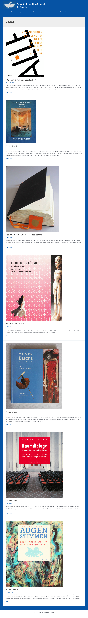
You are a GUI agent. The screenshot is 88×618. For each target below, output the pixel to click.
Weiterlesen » (9, 92)
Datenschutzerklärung (65, 11)
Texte (40, 11)
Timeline (13, 11)
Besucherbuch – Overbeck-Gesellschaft (24, 235)
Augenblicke (11, 412)
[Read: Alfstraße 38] (21, 121)
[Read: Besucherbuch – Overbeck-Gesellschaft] (32, 199)
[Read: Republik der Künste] (34, 287)
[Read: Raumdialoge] (34, 465)
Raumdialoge (11, 501)
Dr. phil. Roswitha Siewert (31, 4)
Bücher (35, 11)
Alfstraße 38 (11, 146)
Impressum (55, 11)
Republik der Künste (15, 323)
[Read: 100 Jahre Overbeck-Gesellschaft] (25, 53)
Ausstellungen (28, 11)
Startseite (6, 11)
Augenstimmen (12, 589)
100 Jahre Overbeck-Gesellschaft (21, 80)
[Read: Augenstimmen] (34, 553)
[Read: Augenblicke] (34, 376)
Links (50, 11)
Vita (46, 11)
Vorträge (19, 11)
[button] (22, 12)
